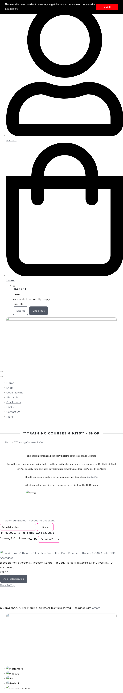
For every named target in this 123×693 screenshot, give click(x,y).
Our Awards (13, 402)
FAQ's (9, 407)
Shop (9, 387)
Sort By (33, 539)
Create (96, 607)
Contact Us (13, 411)
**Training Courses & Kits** (29, 442)
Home (10, 382)
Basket (20, 310)
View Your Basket (15, 520)
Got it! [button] (107, 7)
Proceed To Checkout (41, 520)
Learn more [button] (11, 8)
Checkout (39, 310)
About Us (12, 397)
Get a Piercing (14, 392)
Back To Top (7, 585)
